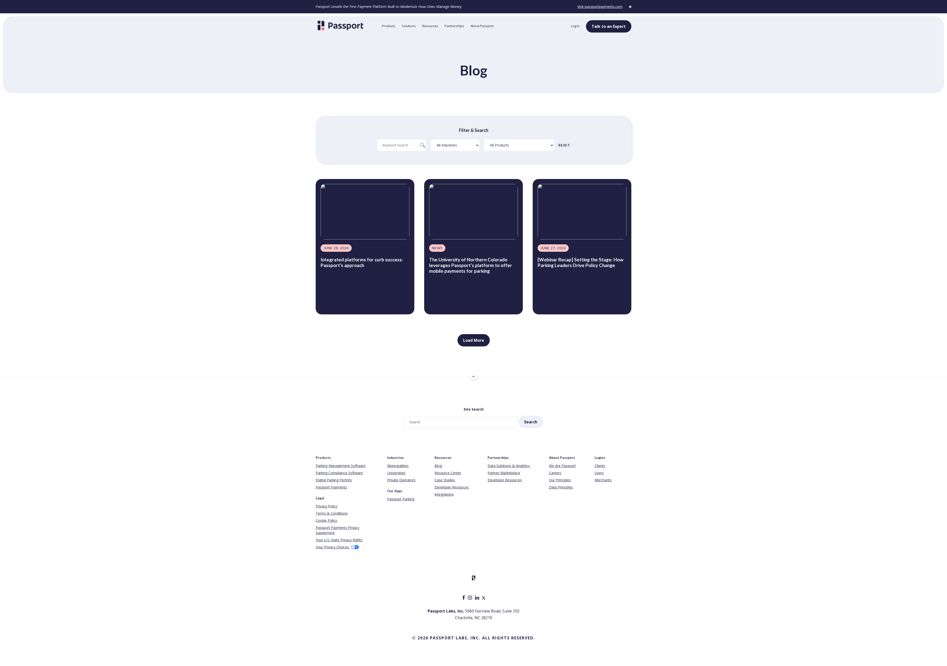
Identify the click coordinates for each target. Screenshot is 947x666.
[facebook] (464, 598)
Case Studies (445, 480)
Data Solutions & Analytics (509, 465)
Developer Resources (452, 487)
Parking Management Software (340, 465)
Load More (473, 340)
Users (599, 472)
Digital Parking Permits (334, 480)
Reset (564, 145)
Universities (396, 472)
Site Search (474, 409)
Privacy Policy (326, 506)
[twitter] (483, 598)
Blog (438, 465)
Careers (555, 472)
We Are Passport (562, 465)
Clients (600, 465)
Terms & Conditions (332, 513)
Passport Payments (331, 487)
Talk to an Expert (609, 26)
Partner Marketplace (504, 472)
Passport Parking (400, 499)
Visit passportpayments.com (599, 6)
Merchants (603, 480)
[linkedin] (477, 598)
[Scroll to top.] (473, 376)
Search (530, 422)
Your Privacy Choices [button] (333, 547)
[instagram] (470, 598)
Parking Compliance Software (339, 472)
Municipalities (398, 465)
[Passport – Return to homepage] (346, 25)
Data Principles (561, 487)
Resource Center (448, 472)
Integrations (444, 494)
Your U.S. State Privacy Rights (339, 540)
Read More (332, 302)
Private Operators (401, 480)
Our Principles (560, 480)
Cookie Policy (326, 520)
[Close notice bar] (630, 6)
